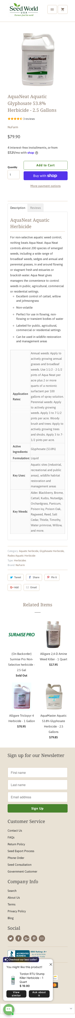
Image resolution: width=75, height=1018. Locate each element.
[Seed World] (24, 12)
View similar (16, 994)
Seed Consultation (19, 864)
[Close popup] (49, 962)
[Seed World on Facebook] (18, 938)
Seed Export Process (21, 851)
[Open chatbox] (8, 1009)
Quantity (12, 167)
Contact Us (15, 830)
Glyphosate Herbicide (52, 551)
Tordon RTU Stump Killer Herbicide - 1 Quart (32, 977)
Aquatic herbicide (28, 551)
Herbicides (20, 560)
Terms (11, 904)
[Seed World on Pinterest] (34, 938)
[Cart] (62, 9)
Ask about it (39, 994)
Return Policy (16, 844)
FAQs (11, 837)
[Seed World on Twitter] (11, 938)
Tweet (17, 577)
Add (16, 587)
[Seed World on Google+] (26, 938)
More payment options (45, 186)
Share (36, 577)
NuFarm (13, 127)
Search (12, 890)
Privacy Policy (17, 911)
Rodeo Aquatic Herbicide (21, 555)
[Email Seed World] (42, 938)
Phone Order (16, 858)
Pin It (54, 577)
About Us (14, 897)
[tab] (18, 208)
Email (33, 587)
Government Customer (22, 871)
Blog (11, 918)
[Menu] (52, 9)
